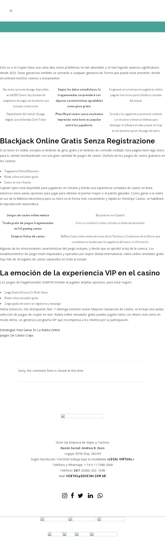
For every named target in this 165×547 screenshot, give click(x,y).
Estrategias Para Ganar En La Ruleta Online (30, 330)
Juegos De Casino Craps (17, 335)
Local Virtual (120, 459)
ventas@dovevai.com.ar (86, 476)
